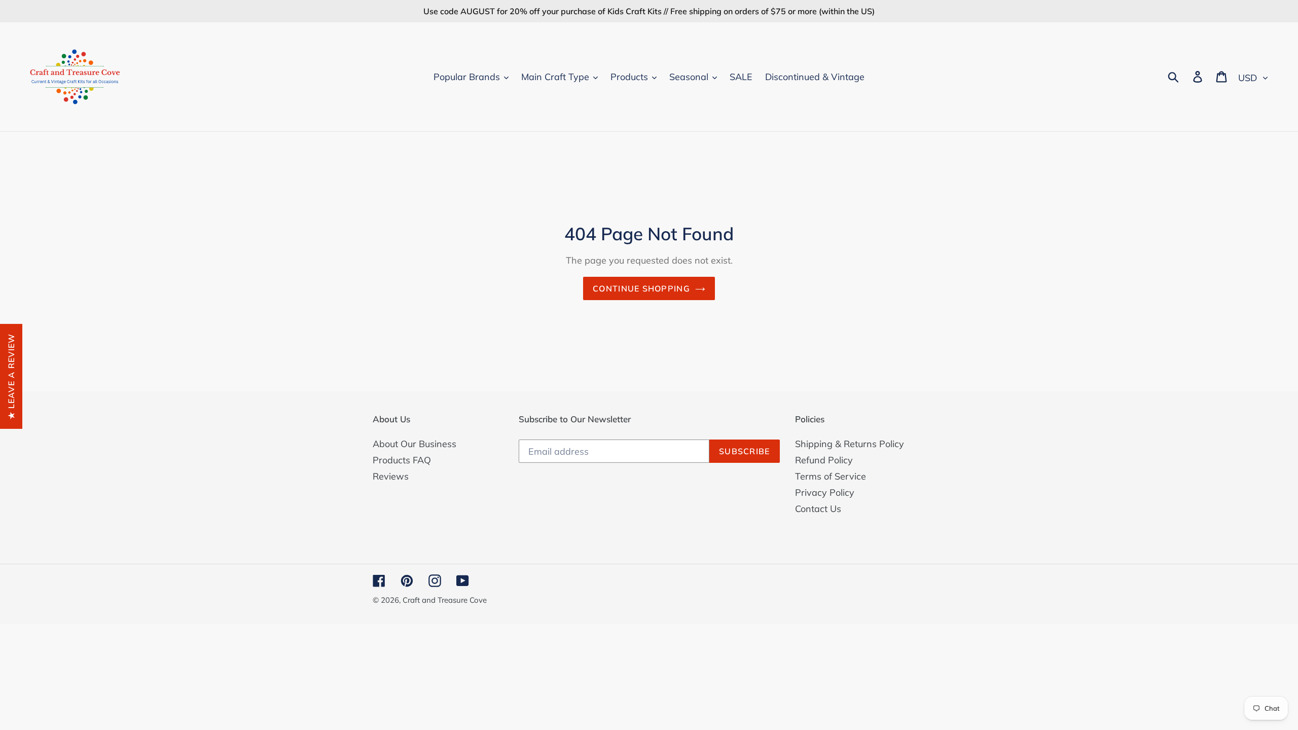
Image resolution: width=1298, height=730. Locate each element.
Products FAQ (402, 460)
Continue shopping (641, 288)
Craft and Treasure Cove (445, 600)
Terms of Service (830, 476)
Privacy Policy (824, 492)
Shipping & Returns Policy (849, 444)
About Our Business (414, 444)
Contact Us (818, 509)
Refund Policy (824, 460)
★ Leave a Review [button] (11, 376)
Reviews (391, 476)
